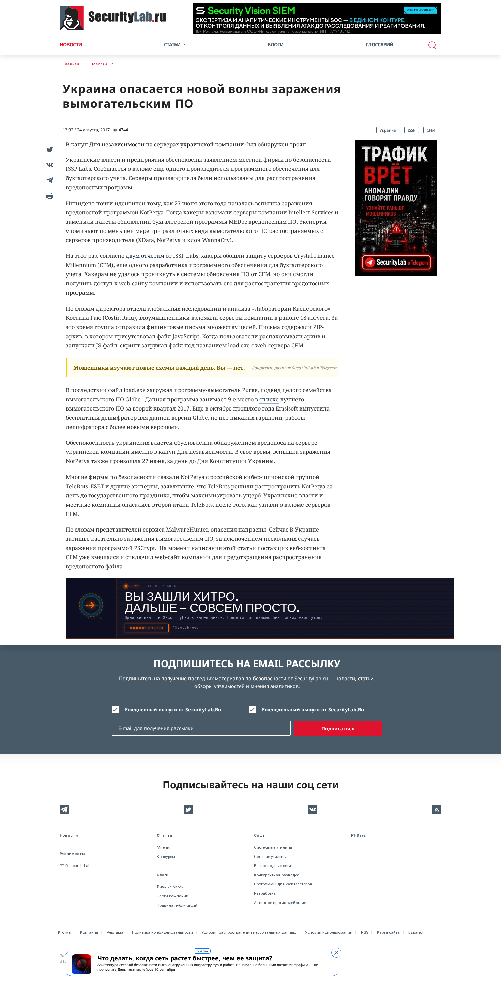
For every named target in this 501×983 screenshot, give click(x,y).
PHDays (358, 835)
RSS (364, 932)
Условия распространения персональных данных (248, 932)
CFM (431, 130)
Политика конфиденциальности (162, 932)
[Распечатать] (48, 195)
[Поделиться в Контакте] (48, 164)
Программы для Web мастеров (283, 884)
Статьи (164, 835)
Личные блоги (170, 886)
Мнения (164, 847)
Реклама (202, 951)
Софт (259, 835)
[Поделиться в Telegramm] (48, 179)
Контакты (89, 932)
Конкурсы (166, 856)
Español (415, 932)
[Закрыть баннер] (336, 953)
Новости (71, 44)
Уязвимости (72, 853)
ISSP (411, 130)
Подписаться (338, 728)
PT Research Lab (75, 865)
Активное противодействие (280, 902)
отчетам (152, 255)
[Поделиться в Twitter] (48, 149)
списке (269, 399)
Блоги (275, 44)
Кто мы (65, 932)
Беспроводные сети (272, 865)
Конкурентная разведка (276, 875)
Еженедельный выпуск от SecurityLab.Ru (313, 709)
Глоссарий (379, 44)
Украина (388, 130)
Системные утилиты (273, 847)
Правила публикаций (177, 905)
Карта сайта (388, 932)
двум (133, 255)
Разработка (265, 893)
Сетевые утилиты (270, 856)
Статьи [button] (172, 44)
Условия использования (328, 932)
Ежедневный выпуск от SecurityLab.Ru (173, 709)
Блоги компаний (172, 896)
